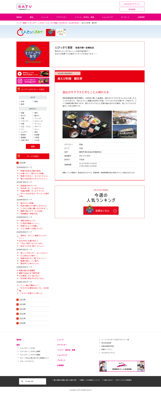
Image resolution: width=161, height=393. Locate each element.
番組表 (19, 17)
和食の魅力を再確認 (27, 270)
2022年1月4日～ (74, 23)
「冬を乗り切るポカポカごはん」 (32, 278)
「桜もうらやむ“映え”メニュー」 (32, 246)
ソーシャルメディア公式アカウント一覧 (115, 339)
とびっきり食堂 (52, 23)
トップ (18, 23)
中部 (22, 101)
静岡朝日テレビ (24, 6)
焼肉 (36, 132)
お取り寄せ (25, 140)
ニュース (44, 17)
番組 (31, 17)
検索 (33, 146)
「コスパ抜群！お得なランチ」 (31, 228)
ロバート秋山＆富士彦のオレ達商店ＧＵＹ (34, 358)
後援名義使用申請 (107, 346)
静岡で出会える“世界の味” (29, 273)
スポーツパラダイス (27, 361)
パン (22, 129)
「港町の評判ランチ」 (28, 220)
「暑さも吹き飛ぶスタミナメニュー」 (34, 178)
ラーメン (37, 124)
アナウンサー (61, 17)
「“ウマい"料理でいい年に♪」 (31, 293)
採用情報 (131, 9)
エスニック (38, 121)
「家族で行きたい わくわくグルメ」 (34, 176)
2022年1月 (63, 23)
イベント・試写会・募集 (84, 17)
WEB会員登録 (106, 343)
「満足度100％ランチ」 (28, 185)
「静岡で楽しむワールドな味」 (31, 211)
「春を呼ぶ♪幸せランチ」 (29, 263)
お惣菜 (36, 137)
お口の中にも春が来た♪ (28, 240)
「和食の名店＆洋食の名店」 (30, 170)
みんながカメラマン (108, 353)
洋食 (22, 118)
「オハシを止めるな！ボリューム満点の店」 (34, 194)
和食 (22, 113)
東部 (22, 104)
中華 (22, 124)
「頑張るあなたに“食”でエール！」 (33, 258)
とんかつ (24, 132)
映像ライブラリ (106, 349)
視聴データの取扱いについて (90, 380)
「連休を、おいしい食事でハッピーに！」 (33, 236)
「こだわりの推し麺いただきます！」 (34, 208)
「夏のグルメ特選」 (27, 203)
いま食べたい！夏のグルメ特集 (31, 173)
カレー (36, 129)
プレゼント (125, 17)
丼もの (23, 115)
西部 (36, 101)
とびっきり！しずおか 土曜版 (30, 351)
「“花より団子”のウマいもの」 (31, 243)
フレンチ (37, 118)
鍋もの (36, 115)
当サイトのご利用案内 (124, 380)
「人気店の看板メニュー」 (29, 223)
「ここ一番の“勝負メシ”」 (29, 285)
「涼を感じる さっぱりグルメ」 (32, 188)
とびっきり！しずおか (36, 23)
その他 (36, 140)
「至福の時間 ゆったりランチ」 (32, 191)
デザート (37, 126)
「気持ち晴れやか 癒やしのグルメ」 (33, 205)
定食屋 (36, 135)
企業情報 (141, 17)
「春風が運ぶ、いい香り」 (29, 260)
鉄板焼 (23, 135)
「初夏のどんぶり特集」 (28, 225)
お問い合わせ (108, 380)
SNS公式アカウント (132, 4)
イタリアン (25, 121)
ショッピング (107, 17)
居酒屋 (23, 137)
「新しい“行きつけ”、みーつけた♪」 (34, 253)
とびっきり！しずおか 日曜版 (30, 355)
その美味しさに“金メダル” (29, 275)
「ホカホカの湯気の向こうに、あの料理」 (34, 289)
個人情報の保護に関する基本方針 (65, 380)
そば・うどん (26, 126)
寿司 (36, 113)
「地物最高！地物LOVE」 (29, 213)
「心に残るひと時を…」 (28, 255)
